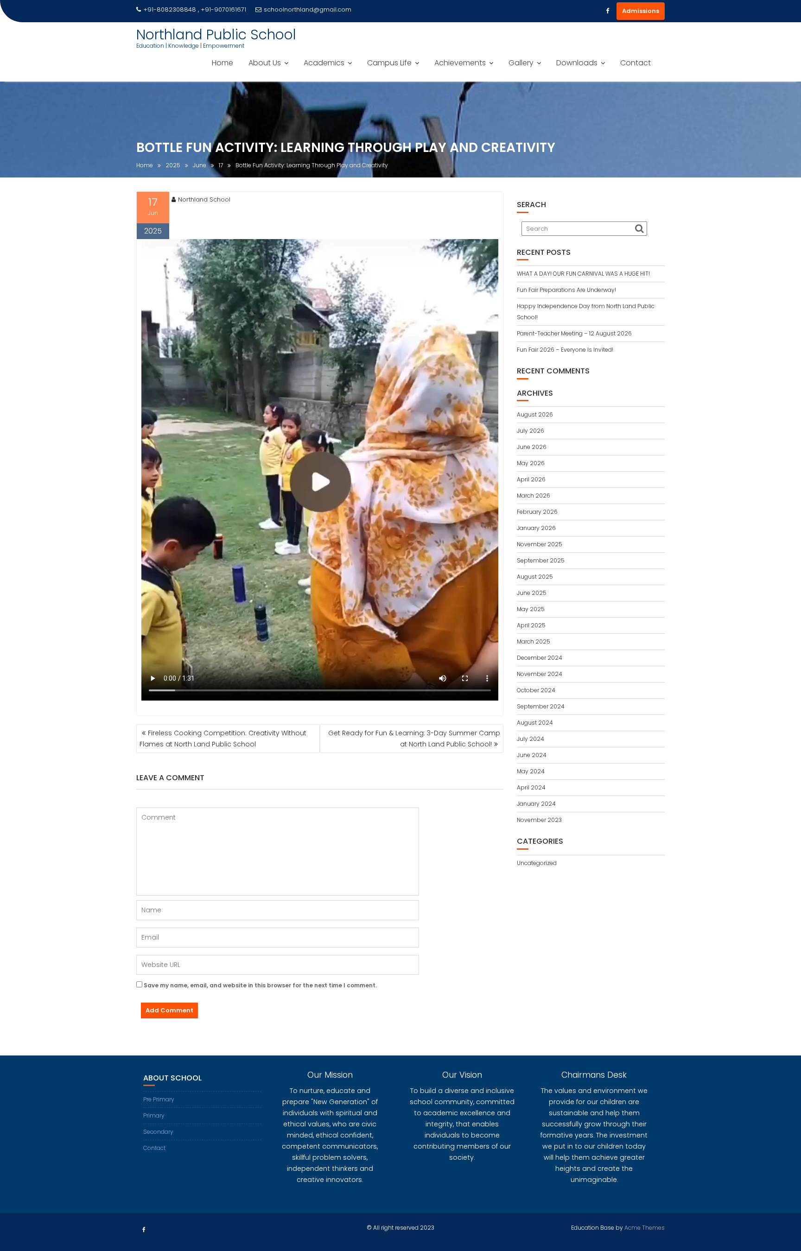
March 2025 (533, 641)
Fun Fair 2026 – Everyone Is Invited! (566, 350)
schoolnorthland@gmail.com (307, 9)
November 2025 (539, 544)
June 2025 (532, 593)
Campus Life (389, 62)
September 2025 (541, 560)
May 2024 (531, 771)
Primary (154, 1115)
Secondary (158, 1132)
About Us (264, 62)
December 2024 (539, 658)
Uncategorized (537, 863)
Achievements (460, 62)
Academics (324, 62)
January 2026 (536, 528)
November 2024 (539, 674)
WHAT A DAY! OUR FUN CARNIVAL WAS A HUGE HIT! (583, 274)
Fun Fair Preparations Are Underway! (566, 290)
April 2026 (531, 479)
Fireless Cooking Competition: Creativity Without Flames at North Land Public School (223, 738)
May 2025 (531, 609)
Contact (635, 62)
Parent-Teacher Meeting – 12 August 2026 (574, 333)
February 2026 (537, 512)
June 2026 (532, 447)
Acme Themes (644, 1228)
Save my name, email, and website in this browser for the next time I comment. (260, 985)
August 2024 (535, 723)
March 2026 (533, 495)
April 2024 (531, 787)
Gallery (521, 62)
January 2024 (536, 804)
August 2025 (535, 577)
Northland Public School (216, 34)
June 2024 (532, 755)
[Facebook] (607, 11)
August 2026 (535, 414)
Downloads (577, 62)
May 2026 (531, 463)
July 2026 (530, 431)
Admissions (640, 10)
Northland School (204, 199)
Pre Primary (158, 1099)
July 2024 (530, 739)
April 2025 (531, 625)
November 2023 (539, 820)
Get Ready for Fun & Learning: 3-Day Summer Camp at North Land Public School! (414, 738)
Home (222, 62)
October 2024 (536, 690)
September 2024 (541, 706)
